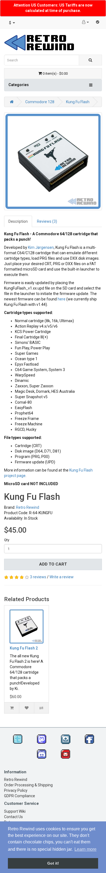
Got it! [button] (53, 863)
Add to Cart (53, 564)
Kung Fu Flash (77, 102)
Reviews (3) (47, 221)
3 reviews (38, 577)
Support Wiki (15, 811)
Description (18, 221)
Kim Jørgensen (41, 247)
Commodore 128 (39, 102)
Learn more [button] (85, 849)
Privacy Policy (15, 790)
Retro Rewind (27, 507)
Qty (6, 540)
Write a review (61, 577)
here (62, 299)
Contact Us (13, 817)
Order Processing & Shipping (28, 785)
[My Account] (85, 22)
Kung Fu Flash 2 (24, 648)
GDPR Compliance (19, 796)
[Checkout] (97, 22)
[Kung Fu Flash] (53, 161)
